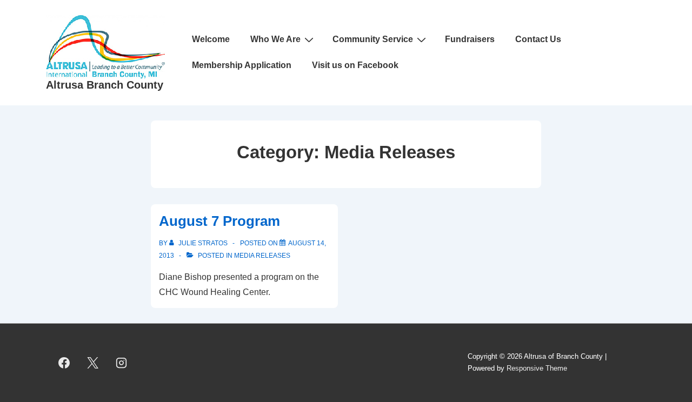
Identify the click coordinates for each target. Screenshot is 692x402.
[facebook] (64, 362)
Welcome (211, 39)
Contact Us (538, 39)
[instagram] (121, 362)
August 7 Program (219, 221)
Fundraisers (470, 39)
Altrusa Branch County (104, 85)
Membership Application (241, 65)
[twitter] (93, 362)
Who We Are (275, 39)
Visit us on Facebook (355, 65)
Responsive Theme (537, 368)
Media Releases (262, 255)
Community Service (372, 39)
